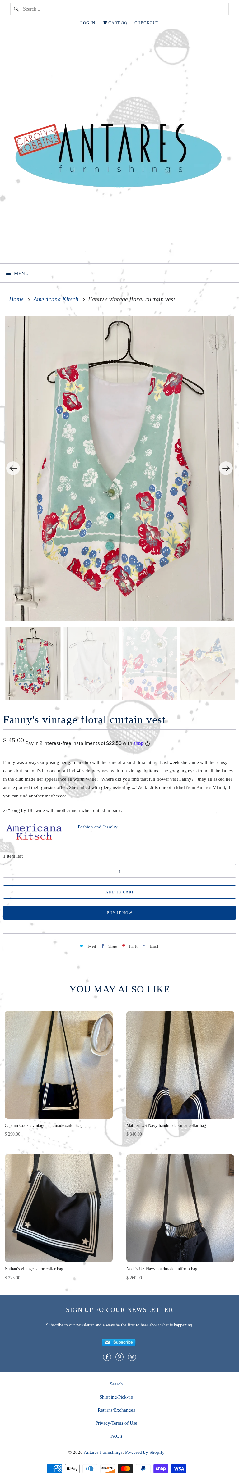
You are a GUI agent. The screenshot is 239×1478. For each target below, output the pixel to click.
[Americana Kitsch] (34, 840)
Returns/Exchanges (116, 1410)
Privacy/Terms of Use (116, 1423)
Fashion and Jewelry (98, 826)
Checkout (146, 22)
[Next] (226, 468)
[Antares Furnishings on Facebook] (107, 1357)
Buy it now (119, 913)
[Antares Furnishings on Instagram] (132, 1357)
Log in (87, 22)
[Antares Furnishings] (119, 148)
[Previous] (13, 468)
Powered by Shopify (145, 1452)
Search (116, 1383)
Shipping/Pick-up (116, 1396)
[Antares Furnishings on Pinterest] (119, 1357)
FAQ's (116, 1436)
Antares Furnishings (103, 1452)
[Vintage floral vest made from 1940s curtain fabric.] (119, 468)
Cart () (117, 22)
